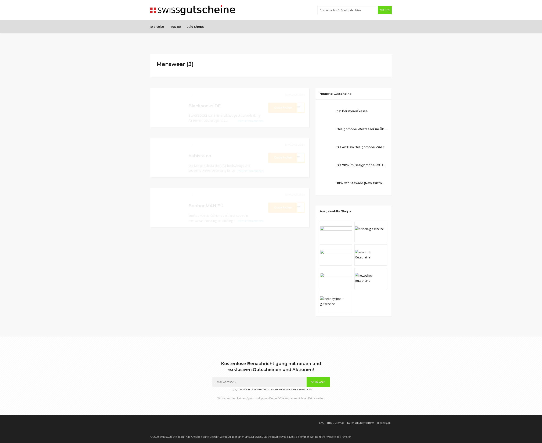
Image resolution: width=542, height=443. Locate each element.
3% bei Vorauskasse (352, 111)
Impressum (384, 422)
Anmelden (318, 382)
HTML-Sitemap (335, 422)
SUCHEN (385, 10)
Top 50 (175, 27)
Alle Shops (195, 27)
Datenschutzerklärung (360, 422)
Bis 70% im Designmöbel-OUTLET (362, 165)
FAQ (321, 422)
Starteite (157, 27)
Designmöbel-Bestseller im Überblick (362, 129)
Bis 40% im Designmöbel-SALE (361, 147)
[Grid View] (378, 63)
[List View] (383, 63)
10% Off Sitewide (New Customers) (362, 183)
